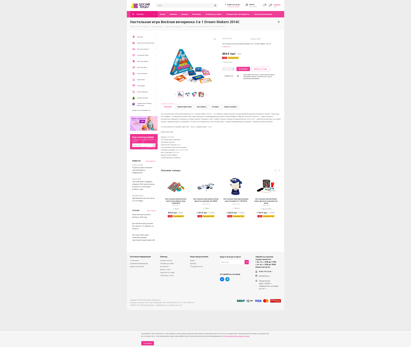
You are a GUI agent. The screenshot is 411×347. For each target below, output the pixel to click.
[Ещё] (277, 14)
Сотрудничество (196, 266)
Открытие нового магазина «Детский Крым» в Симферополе (142, 170)
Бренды (193, 263)
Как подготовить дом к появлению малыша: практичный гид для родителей (143, 237)
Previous (175, 94)
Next (206, 94)
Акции (192, 260)
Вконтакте (222, 279)
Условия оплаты (166, 260)
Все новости (151, 161)
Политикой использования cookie (236, 336)
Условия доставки (167, 263)
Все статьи (151, 211)
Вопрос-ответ (165, 269)
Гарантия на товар (167, 272)
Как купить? (164, 266)
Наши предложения (199, 256)
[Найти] (215, 5)
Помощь (164, 256)
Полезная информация (140, 256)
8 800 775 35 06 (233, 5)
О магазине (134, 260)
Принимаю (147, 343)
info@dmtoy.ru (264, 276)
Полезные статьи (167, 275)
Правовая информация (139, 263)
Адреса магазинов (137, 266)
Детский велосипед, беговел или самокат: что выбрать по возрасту (143, 226)
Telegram (227, 279)
